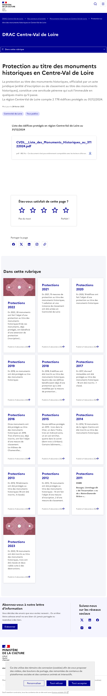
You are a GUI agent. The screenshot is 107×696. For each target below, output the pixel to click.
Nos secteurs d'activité (36, 18)
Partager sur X (21, 244)
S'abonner (9, 626)
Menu (103, 4)
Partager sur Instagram (37, 244)
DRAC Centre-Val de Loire (13, 18)
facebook (97, 620)
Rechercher (95, 4)
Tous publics (32, 113)
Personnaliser (34, 683)
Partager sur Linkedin (29, 244)
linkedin (90, 620)
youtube (90, 628)
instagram (82, 628)
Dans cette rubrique (14, 49)
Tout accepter (79, 683)
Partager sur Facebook (13, 244)
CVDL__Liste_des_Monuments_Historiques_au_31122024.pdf (54, 144)
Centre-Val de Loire (13, 113)
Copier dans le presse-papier (45, 244)
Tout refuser (56, 683)
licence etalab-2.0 (59, 692)
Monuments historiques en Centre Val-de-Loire (68, 18)
